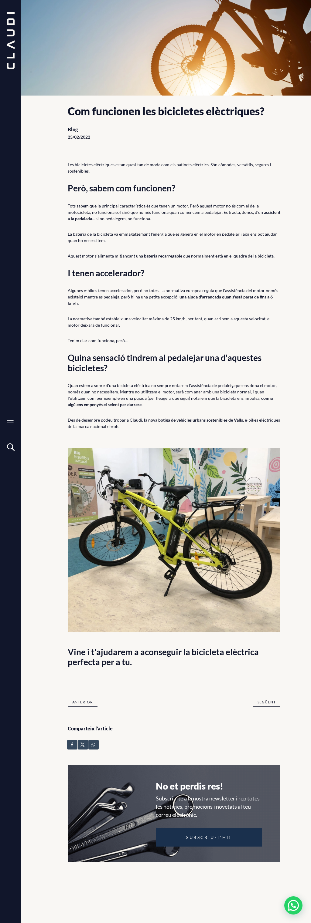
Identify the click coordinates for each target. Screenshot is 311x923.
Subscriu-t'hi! (208, 837)
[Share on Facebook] (72, 745)
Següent (267, 702)
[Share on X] (83, 745)
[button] (293, 905)
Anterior (82, 702)
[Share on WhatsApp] (94, 745)
